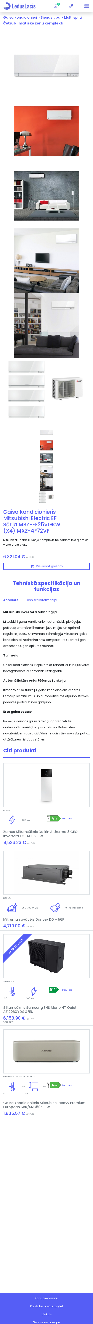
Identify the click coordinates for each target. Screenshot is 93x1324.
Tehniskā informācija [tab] (41, 600)
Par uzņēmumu (46, 1298)
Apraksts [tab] (10, 600)
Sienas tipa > (52, 17)
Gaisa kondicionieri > (21, 17)
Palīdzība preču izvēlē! (46, 1306)
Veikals (47, 1314)
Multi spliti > (74, 17)
